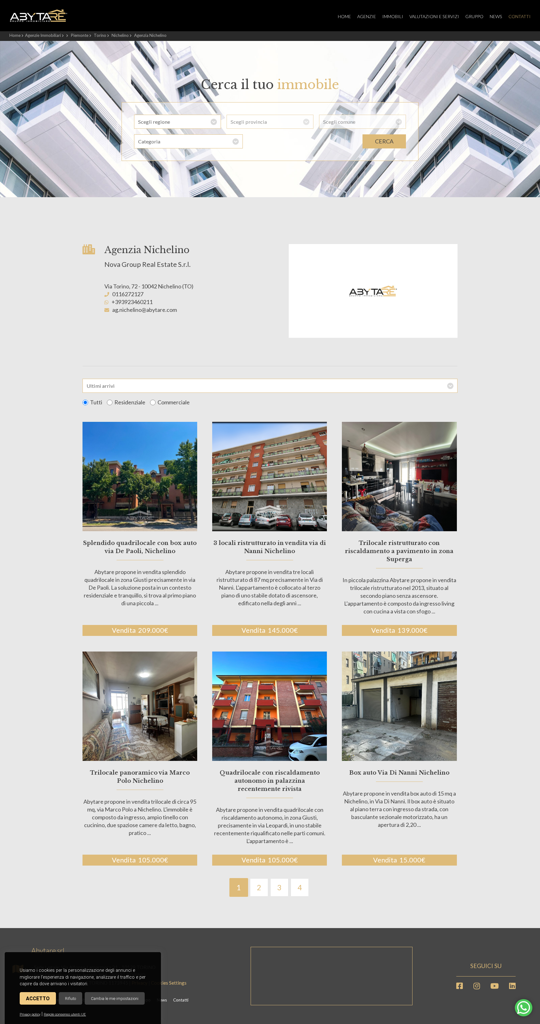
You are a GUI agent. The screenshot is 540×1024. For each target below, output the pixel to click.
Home (344, 16)
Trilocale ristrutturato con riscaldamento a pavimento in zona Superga (399, 551)
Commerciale (174, 402)
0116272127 (127, 294)
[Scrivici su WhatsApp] (523, 1011)
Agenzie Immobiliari (43, 35)
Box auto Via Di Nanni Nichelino (399, 772)
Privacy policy (30, 1014)
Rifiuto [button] (70, 998)
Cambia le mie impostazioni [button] (114, 998)
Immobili (392, 16)
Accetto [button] (38, 999)
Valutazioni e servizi (434, 16)
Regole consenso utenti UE (65, 1014)
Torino (100, 35)
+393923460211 (132, 301)
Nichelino (120, 35)
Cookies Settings (169, 983)
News (496, 16)
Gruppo (474, 16)
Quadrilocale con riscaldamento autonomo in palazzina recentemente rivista (270, 780)
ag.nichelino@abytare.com (144, 309)
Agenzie (366, 16)
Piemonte (79, 35)
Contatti (519, 16)
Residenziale (129, 402)
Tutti (96, 402)
